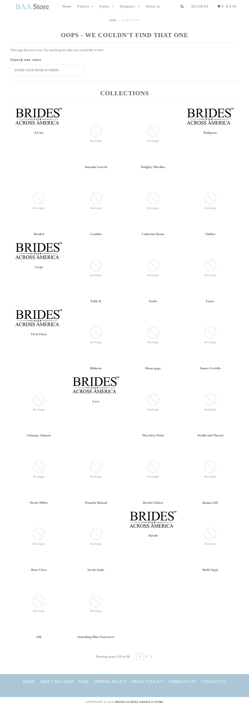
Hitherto (96, 368)
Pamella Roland (96, 502)
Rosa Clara (39, 570)
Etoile (153, 301)
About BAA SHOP (57, 682)
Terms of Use (182, 682)
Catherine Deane (153, 234)
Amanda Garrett (95, 167)
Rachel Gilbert (153, 502)
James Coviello (210, 368)
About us (153, 6)
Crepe (39, 267)
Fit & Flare (39, 334)
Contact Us (213, 682)
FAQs (84, 682)
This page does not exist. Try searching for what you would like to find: (57, 50)
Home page (153, 368)
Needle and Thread (210, 435)
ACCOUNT (200, 6)
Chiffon (210, 234)
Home (67, 6)
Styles (104, 6)
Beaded (39, 234)
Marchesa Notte (153, 435)
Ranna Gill (210, 502)
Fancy (210, 301)
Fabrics (83, 6)
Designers (127, 6)
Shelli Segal (210, 570)
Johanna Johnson (39, 435)
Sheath (153, 535)
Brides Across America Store (139, 701)
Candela (96, 234)
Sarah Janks (95, 570)
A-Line (39, 132)
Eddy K (96, 301)
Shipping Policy (110, 682)
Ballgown (210, 132)
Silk (39, 637)
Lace (95, 401)
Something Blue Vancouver (96, 637)
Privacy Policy (148, 682)
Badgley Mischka (153, 167)
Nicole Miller (39, 502)
